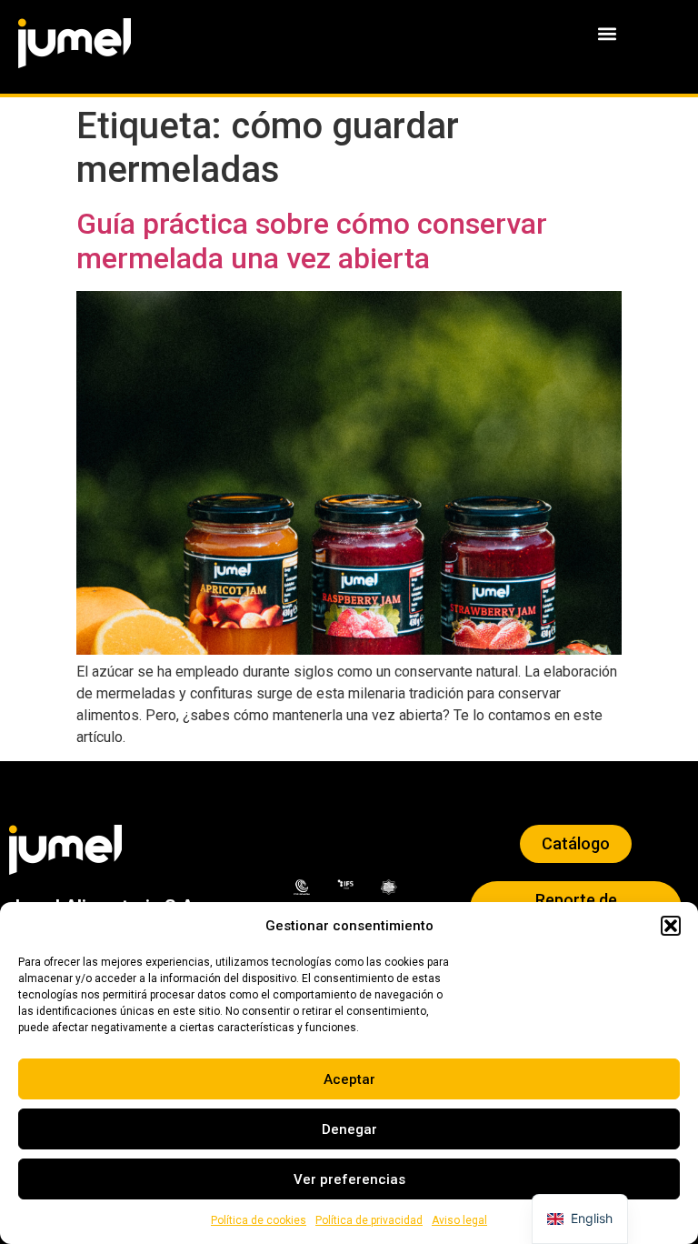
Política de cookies (258, 1220)
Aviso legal (459, 1220)
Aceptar (349, 1079)
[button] (671, 926)
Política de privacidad (369, 1220)
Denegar (349, 1129)
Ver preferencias (349, 1179)
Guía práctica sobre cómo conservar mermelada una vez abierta (311, 241)
